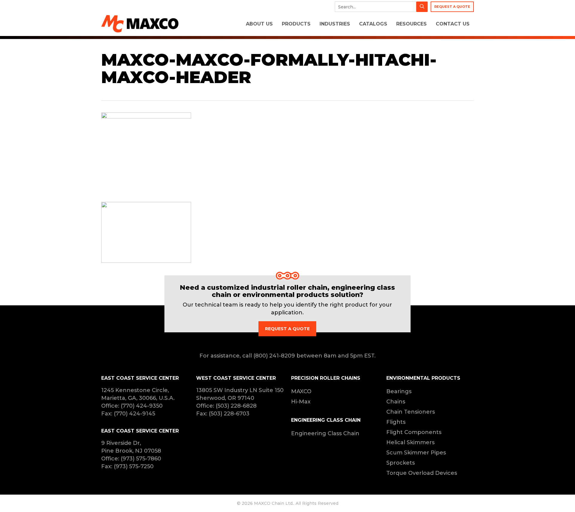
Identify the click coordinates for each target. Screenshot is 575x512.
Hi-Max (301, 401)
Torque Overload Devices (421, 473)
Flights (395, 422)
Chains (395, 401)
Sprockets (400, 463)
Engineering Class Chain (325, 433)
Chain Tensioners (410, 412)
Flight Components (413, 432)
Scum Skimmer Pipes (416, 452)
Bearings (398, 391)
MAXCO (301, 391)
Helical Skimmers (410, 442)
